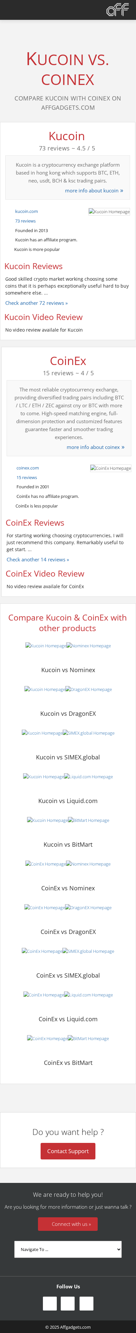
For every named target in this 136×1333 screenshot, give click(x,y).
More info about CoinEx (93, 447)
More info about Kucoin (92, 190)
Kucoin (67, 135)
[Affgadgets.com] (117, 9)
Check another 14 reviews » (38, 559)
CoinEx (68, 360)
